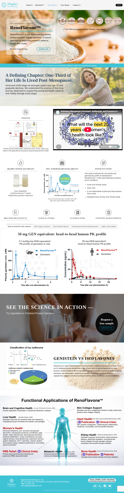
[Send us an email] (95, 486)
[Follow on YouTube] (110, 486)
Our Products (52, 5)
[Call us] (100, 486)
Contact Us (77, 5)
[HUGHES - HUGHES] (12, 5)
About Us (29, 5)
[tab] (19, 226)
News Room (65, 5)
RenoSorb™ (39, 5)
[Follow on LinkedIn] (105, 486)
